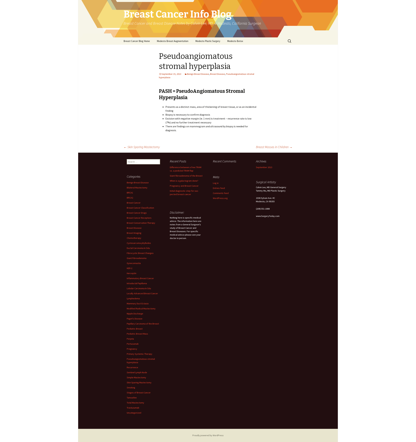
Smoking (131, 387)
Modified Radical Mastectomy (141, 308)
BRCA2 (130, 197)
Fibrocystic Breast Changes (140, 253)
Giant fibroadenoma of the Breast (186, 175)
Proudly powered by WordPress (208, 435)
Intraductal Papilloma (137, 283)
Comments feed (221, 193)
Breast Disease (217, 74)
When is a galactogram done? (184, 180)
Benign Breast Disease (198, 74)
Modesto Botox (235, 41)
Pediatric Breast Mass (137, 333)
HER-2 (129, 268)
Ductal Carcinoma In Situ (138, 248)
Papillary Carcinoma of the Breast (143, 323)
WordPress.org (220, 198)
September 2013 (264, 167)
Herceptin (131, 273)
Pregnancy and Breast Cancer (184, 185)
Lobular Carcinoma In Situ (139, 288)
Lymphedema (133, 298)
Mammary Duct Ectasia (138, 303)
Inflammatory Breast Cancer (140, 278)
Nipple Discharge (135, 313)
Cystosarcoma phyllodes (139, 243)
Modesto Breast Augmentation (172, 41)
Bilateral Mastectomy (137, 187)
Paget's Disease (134, 318)
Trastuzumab (133, 407)
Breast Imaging (134, 232)
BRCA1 (130, 192)
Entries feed (219, 188)
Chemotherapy (134, 238)
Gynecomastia (134, 263)
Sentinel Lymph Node (137, 372)
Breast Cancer (134, 202)
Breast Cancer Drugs (137, 212)
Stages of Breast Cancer (139, 392)
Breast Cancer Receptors (139, 217)
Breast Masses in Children (274, 147)
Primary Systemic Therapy (139, 353)
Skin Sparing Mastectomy (142, 147)
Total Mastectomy (135, 402)
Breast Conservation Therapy (141, 222)
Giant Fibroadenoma (136, 258)
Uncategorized (134, 412)
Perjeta (130, 338)
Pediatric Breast (135, 328)
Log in (216, 183)
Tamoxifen (132, 397)
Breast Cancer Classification (140, 207)
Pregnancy (132, 348)
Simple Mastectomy (136, 377)
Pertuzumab (133, 343)
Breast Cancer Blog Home (137, 41)
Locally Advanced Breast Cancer (142, 293)
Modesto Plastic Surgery (207, 41)
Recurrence (132, 367)
